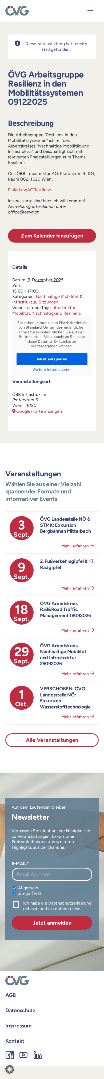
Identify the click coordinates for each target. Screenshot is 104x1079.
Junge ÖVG (29, 893)
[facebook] (9, 1055)
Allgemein (27, 887)
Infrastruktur (63, 307)
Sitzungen (49, 302)
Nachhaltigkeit (46, 313)
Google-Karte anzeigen (39, 411)
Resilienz (72, 313)
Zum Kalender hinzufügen (52, 235)
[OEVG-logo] (17, 7)
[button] (9, 1069)
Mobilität (21, 313)
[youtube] (23, 1055)
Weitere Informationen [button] (52, 369)
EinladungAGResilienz (29, 189)
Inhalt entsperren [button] (52, 359)
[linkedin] (37, 1055)
